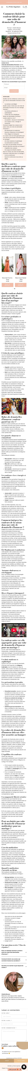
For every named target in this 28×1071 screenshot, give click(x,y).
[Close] (20, 1069)
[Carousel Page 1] (13, 288)
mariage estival (10, 190)
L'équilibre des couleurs (11, 148)
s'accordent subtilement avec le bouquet (12, 758)
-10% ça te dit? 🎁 (13, 1069)
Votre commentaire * (9, 1027)
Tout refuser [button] (5, 1044)
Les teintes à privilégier (11, 104)
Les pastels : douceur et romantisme (14, 119)
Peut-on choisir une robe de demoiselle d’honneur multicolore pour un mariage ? (13, 152)
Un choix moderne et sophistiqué (13, 141)
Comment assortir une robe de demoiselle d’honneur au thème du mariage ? (14, 923)
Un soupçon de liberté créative (13, 149)
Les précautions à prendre (12, 142)
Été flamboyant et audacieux (12, 130)
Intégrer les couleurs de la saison (10, 529)
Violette (20, 995)
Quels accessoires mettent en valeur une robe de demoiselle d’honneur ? (14, 931)
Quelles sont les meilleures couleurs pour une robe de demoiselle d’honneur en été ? (14, 100)
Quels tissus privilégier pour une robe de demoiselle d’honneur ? (15, 927)
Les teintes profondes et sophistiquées (11, 111)
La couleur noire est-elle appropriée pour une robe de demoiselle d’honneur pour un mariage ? (14, 137)
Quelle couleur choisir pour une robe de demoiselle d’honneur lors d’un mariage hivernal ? (13, 107)
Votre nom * (6, 1013)
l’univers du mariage (17, 68)
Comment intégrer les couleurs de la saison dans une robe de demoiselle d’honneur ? (12, 127)
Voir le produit (7, 285)
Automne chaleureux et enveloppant (14, 132)
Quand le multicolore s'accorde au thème (14, 157)
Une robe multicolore (7, 839)
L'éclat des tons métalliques (12, 114)
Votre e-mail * (7, 1020)
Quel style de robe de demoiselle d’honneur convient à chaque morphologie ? (13, 918)
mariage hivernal (10, 320)
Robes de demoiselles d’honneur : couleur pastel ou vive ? (12, 117)
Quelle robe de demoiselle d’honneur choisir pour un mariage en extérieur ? (15, 934)
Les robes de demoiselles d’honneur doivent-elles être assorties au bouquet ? (14, 145)
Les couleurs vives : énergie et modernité (13, 122)
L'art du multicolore (10, 155)
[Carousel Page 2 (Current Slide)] (14, 288)
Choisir (7, 1060)
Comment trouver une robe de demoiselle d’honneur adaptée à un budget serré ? (14, 939)
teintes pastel (5, 429)
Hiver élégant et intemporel (12, 134)
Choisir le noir (5, 663)
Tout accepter (21, 1060)
